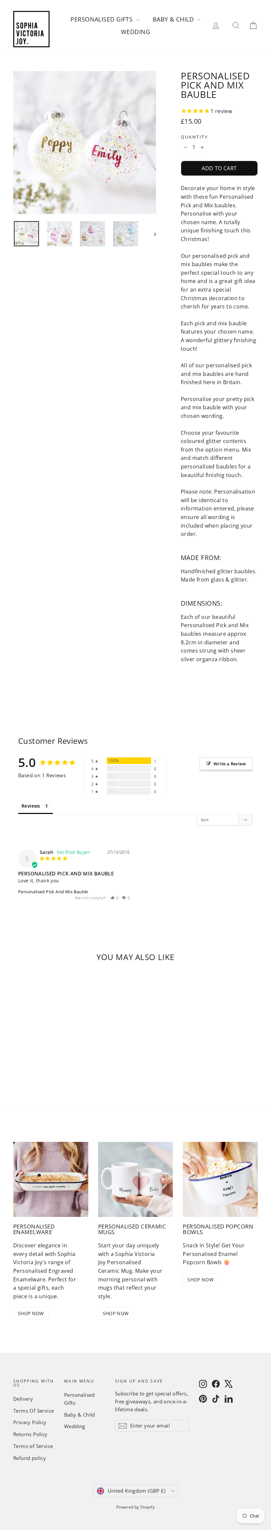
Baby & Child (174, 19)
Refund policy (29, 1458)
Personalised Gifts (102, 19)
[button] (115, 897)
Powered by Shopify (135, 1507)
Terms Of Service (33, 1410)
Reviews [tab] (30, 806)
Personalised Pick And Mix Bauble (53, 892)
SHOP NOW (31, 1313)
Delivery (23, 1398)
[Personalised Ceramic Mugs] (135, 1179)
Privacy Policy (30, 1422)
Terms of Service (33, 1446)
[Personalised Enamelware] (50, 1179)
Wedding (135, 32)
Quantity (194, 137)
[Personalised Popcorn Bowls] (220, 1179)
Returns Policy (30, 1434)
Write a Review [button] (229, 764)
